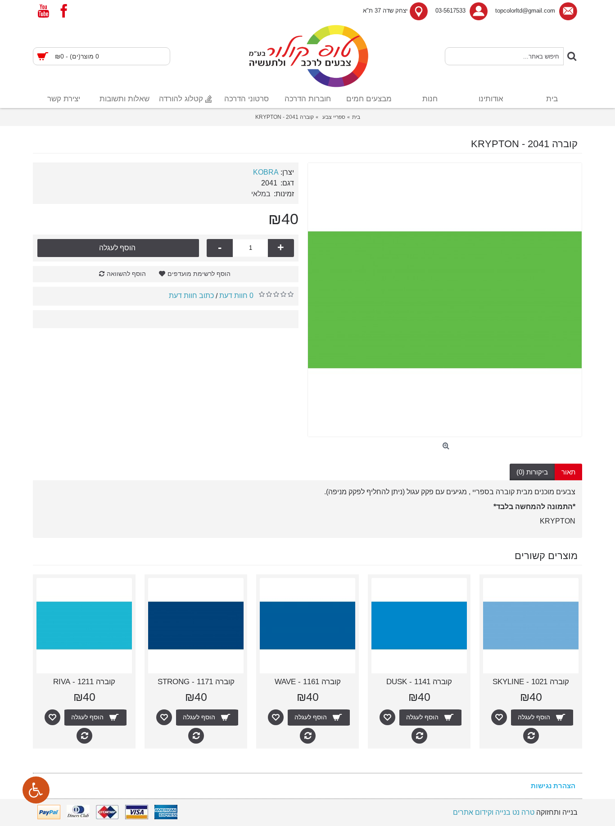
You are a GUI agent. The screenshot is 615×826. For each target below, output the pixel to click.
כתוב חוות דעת (191, 295)
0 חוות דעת (236, 295)
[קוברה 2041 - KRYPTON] (445, 299)
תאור (568, 472)
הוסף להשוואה (126, 273)
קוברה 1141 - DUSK (419, 681)
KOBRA (266, 172)
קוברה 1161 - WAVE (308, 681)
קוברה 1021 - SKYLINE (531, 681)
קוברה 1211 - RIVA (84, 681)
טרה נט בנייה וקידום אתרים (493, 812)
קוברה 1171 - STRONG (196, 681)
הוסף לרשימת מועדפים (199, 273)
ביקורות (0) (532, 472)
